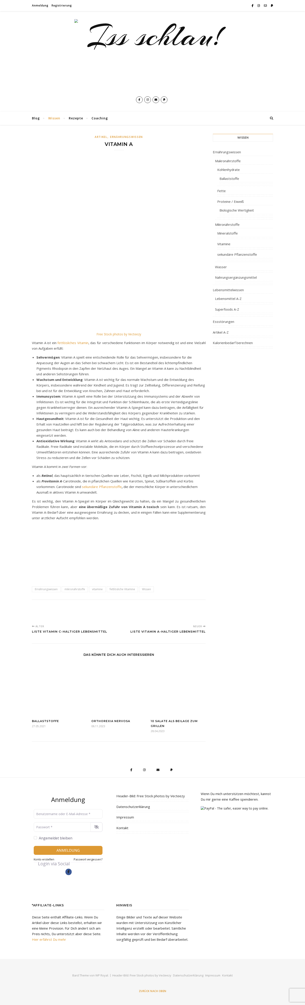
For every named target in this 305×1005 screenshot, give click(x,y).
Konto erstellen (44, 859)
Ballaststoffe (45, 721)
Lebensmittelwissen (228, 290)
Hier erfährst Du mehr (49, 939)
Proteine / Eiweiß (230, 201)
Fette (221, 191)
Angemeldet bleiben (55, 838)
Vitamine (223, 244)
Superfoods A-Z (227, 309)
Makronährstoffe (228, 161)
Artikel (101, 137)
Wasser (221, 267)
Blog (36, 118)
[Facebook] (68, 872)
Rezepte (76, 118)
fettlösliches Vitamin (72, 343)
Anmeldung (40, 5)
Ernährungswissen (126, 137)
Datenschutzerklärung (133, 806)
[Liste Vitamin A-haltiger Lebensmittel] (118, 550)
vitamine (97, 589)
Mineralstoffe (227, 233)
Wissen (54, 118)
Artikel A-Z (221, 332)
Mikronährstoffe (227, 224)
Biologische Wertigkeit (236, 210)
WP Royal (101, 975)
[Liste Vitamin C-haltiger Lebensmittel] (40, 612)
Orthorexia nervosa (110, 721)
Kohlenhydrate (228, 169)
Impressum (125, 817)
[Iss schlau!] (152, 55)
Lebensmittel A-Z (228, 298)
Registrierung (62, 5)
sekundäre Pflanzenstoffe (102, 486)
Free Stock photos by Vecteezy (118, 334)
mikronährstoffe (75, 589)
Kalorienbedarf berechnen (233, 343)
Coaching (100, 118)
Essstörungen (223, 321)
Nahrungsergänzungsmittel (236, 277)
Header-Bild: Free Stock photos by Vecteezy (150, 796)
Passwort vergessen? (88, 859)
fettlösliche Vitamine (122, 589)
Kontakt (122, 828)
